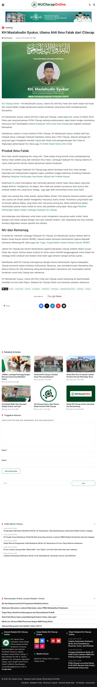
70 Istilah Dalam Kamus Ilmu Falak (56, 144)
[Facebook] (41, 306)
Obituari (80, 289)
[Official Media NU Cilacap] (48, 17)
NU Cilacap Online (10, 103)
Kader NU (46, 289)
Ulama (88, 289)
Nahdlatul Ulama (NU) (68, 289)
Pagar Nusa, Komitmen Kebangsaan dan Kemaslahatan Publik (28, 612)
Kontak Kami (90, 683)
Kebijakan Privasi (36, 683)
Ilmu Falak (20, 289)
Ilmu (12, 289)
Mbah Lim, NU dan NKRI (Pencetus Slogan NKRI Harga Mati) (27, 621)
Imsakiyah (36, 289)
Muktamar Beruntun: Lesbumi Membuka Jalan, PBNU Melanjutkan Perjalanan (35, 608)
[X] (46, 306)
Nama (4, 450)
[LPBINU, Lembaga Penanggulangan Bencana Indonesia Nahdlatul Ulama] (16, 364)
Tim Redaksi (80, 683)
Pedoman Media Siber (67, 683)
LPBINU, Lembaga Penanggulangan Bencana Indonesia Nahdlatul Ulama (16, 376)
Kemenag (55, 289)
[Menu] (3, 5)
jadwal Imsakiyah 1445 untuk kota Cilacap (49, 124)
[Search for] (94, 5)
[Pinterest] (58, 306)
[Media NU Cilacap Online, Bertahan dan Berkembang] (80, 393)
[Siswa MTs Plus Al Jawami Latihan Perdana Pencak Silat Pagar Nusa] (80, 364)
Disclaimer (25, 683)
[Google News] (54, 296)
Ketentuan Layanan (50, 683)
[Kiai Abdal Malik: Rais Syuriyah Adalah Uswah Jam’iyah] (16, 393)
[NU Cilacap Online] (48, 4)
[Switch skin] (90, 5)
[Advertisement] (48, 330)
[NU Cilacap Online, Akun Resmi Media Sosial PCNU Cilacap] (48, 393)
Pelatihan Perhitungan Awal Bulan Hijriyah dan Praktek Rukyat (40, 176)
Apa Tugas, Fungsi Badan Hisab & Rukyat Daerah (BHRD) (62, 242)
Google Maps (6, 669)
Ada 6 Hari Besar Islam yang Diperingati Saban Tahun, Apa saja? (29, 617)
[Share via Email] (64, 306)
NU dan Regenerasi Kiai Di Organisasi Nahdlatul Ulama (25, 603)
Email (4, 460)
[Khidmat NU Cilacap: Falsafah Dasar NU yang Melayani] (48, 364)
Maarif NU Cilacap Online (43, 659)
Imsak (28, 289)
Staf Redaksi (8, 38)
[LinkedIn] (52, 306)
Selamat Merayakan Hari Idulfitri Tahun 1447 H (22, 626)
